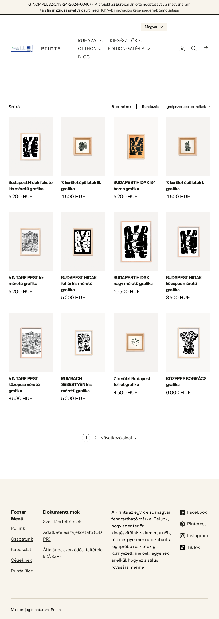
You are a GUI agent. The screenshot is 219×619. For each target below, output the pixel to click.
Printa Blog (22, 570)
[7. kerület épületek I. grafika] (188, 146)
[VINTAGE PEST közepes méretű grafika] (31, 342)
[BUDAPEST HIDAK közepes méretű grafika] (188, 241)
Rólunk (18, 528)
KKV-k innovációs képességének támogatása (140, 10)
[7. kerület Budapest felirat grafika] (136, 342)
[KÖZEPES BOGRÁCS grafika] (188, 342)
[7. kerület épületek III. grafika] (83, 146)
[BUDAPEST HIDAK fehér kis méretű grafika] (83, 241)
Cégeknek (21, 560)
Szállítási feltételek (62, 521)
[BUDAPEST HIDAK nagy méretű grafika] (136, 241)
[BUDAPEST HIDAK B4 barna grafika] (136, 146)
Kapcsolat (21, 549)
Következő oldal (116, 437)
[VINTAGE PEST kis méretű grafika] (31, 241)
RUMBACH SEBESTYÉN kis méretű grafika (76, 384)
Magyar (151, 26)
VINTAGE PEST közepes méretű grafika (24, 384)
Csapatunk (22, 539)
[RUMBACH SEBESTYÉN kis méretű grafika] (83, 342)
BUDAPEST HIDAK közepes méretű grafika (184, 283)
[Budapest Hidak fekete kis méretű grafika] (31, 146)
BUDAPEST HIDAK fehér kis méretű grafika (79, 283)
